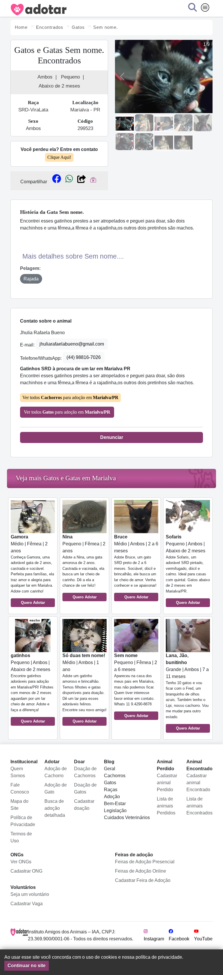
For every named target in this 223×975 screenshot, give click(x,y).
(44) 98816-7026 (83, 357)
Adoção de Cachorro (55, 772)
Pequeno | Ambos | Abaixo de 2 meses (188, 569)
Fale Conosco (19, 788)
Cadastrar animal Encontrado (198, 782)
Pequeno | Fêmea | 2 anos (83, 566)
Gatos (110, 782)
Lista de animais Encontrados (199, 805)
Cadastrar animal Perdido (167, 782)
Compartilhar (33, 181)
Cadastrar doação (84, 805)
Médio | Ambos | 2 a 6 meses (136, 566)
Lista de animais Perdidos (166, 805)
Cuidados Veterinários (127, 817)
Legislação (115, 810)
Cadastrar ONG (26, 871)
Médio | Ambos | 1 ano (84, 688)
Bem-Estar (115, 803)
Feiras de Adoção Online (140, 871)
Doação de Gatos (85, 788)
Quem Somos (17, 772)
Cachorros (114, 775)
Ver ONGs (20, 861)
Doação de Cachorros (85, 772)
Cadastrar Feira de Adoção (142, 880)
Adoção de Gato (55, 788)
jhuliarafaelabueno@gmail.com (71, 343)
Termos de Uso (21, 837)
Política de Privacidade (22, 821)
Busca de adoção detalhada (54, 808)
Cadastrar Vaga (26, 903)
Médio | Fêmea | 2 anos (32, 569)
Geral (109, 768)
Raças (110, 789)
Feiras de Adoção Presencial (145, 861)
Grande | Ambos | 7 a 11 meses (187, 692)
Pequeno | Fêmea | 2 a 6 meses (135, 685)
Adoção (112, 796)
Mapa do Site (19, 805)
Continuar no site (27, 965)
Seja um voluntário (29, 894)
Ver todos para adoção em (70, 397)
